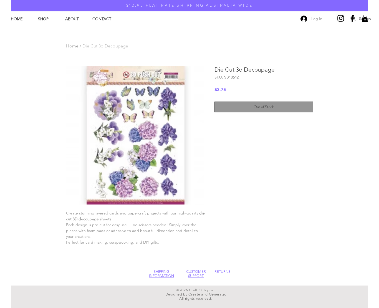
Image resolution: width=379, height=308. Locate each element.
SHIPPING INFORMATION (161, 273)
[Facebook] (352, 18)
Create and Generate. (207, 294)
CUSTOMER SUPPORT (196, 273)
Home (72, 46)
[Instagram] (340, 18)
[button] (365, 18)
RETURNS (222, 271)
